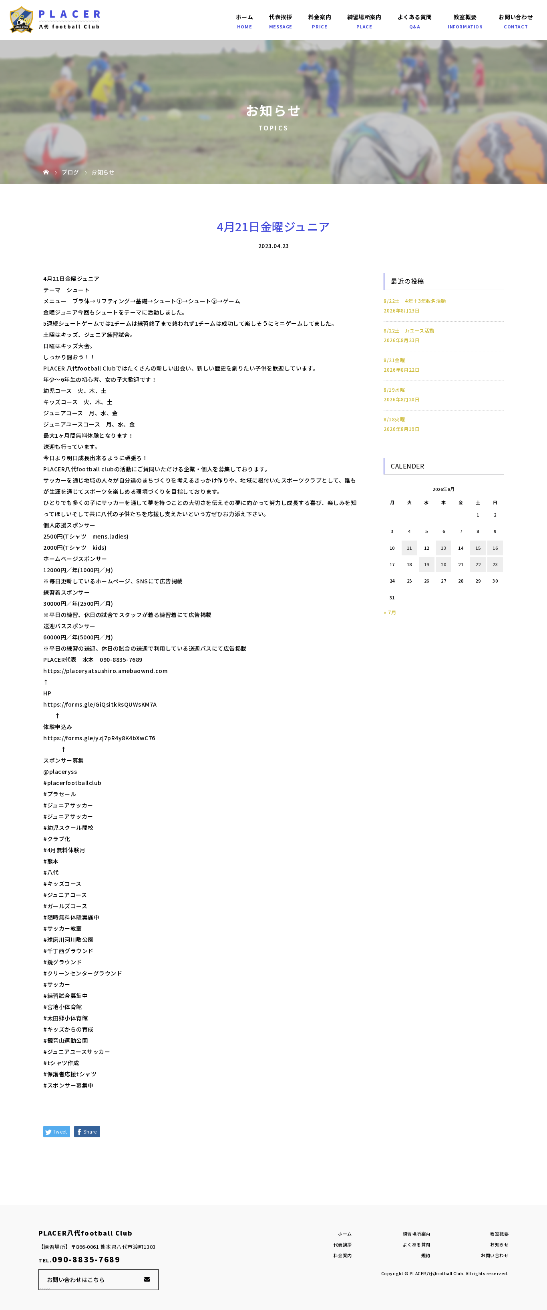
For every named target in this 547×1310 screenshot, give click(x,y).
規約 (425, 1255)
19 (426, 564)
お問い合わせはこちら (76, 1279)
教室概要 (465, 17)
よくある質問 (415, 17)
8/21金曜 (394, 360)
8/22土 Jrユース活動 (409, 330)
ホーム (244, 17)
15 (478, 548)
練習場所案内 (364, 17)
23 (495, 564)
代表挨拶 (280, 17)
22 (478, 564)
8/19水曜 (394, 389)
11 (409, 548)
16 (495, 548)
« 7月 (390, 612)
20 (443, 564)
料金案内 (319, 17)
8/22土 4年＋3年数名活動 (415, 300)
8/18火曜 (394, 419)
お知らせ (499, 1244)
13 (443, 548)
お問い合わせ (516, 17)
